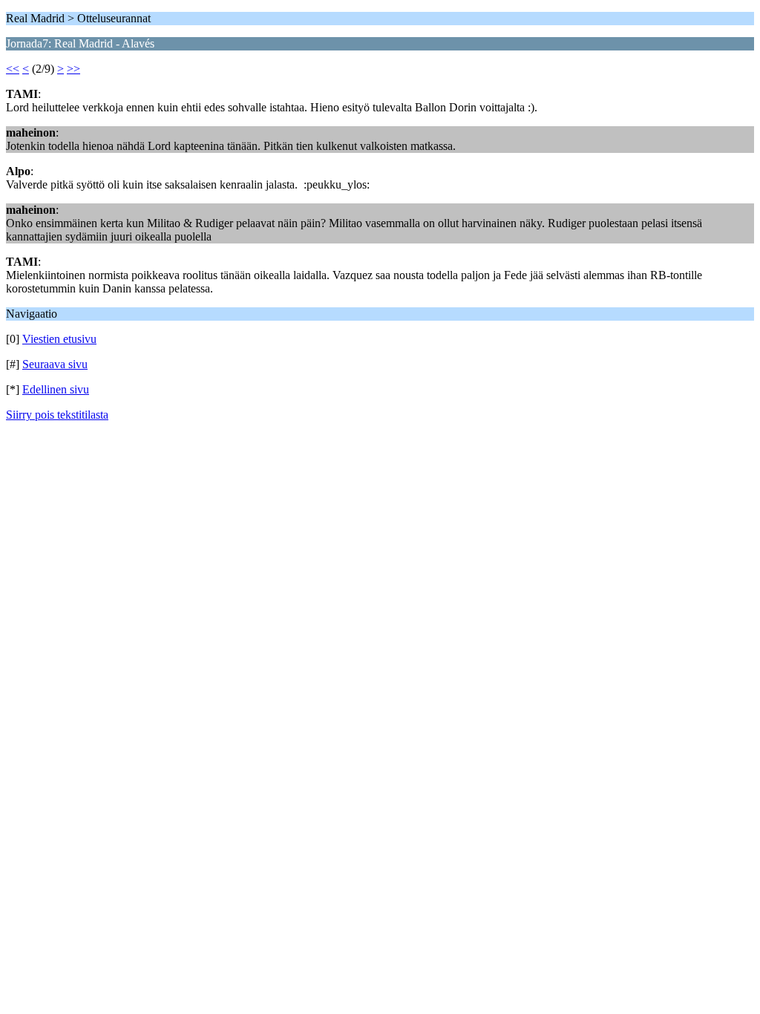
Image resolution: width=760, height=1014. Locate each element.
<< (12, 68)
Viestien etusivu (59, 339)
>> (73, 68)
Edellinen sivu (55, 389)
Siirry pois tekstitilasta (57, 414)
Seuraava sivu (55, 364)
